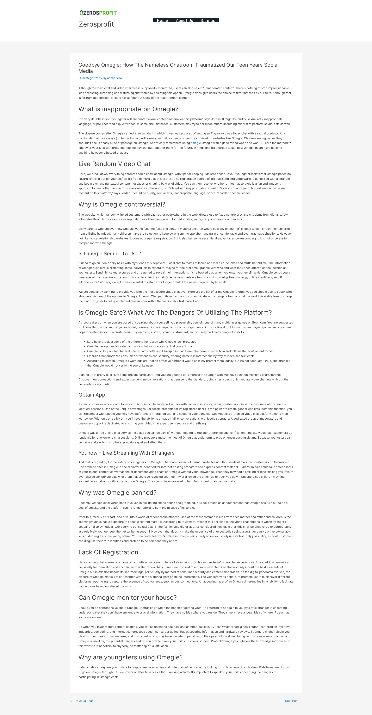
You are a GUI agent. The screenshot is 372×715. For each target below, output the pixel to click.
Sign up (208, 20)
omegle (196, 143)
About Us (184, 20)
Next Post (293, 700)
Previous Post (81, 700)
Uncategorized (90, 78)
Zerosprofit (96, 24)
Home (162, 20)
